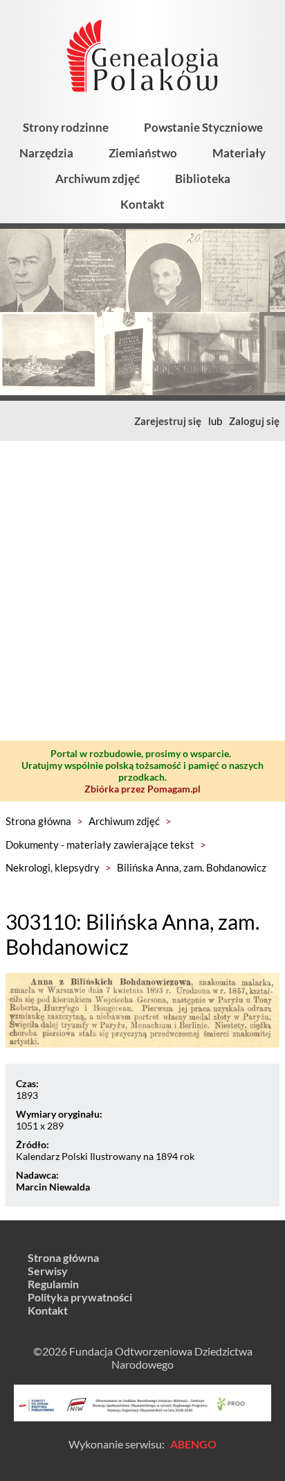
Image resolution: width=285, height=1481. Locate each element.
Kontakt (142, 204)
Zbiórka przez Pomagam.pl (142, 789)
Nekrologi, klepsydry (53, 867)
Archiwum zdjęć (97, 178)
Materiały (239, 153)
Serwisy (48, 1270)
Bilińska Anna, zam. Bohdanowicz (191, 867)
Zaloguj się (254, 421)
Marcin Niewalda (53, 1187)
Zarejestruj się (167, 421)
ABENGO (193, 1443)
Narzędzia (46, 153)
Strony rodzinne (66, 127)
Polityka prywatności (80, 1297)
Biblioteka (202, 178)
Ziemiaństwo (143, 153)
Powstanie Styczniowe (203, 127)
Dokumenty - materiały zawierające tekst (100, 844)
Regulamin (53, 1283)
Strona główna (38, 821)
